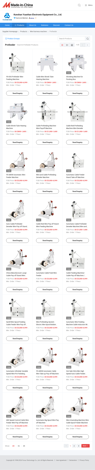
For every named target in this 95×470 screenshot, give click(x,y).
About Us (32, 25)
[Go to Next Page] (87, 45)
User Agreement (61, 460)
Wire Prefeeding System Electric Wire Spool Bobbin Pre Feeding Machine (46, 324)
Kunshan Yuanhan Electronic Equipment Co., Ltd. (38, 14)
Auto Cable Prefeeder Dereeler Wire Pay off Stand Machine (16, 226)
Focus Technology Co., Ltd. (31, 460)
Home (7, 25)
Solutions (44, 25)
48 (24, 446)
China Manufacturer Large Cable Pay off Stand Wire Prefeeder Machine (16, 275)
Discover (56, 25)
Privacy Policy (84, 460)
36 (19, 446)
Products (20, 25)
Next (84, 446)
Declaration (73, 460)
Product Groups (13, 38)
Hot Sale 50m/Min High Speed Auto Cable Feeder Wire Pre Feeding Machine (76, 373)
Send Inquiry (18, 93)
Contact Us (69, 25)
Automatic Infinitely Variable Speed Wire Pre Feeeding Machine (17, 373)
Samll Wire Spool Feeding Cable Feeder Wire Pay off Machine (16, 324)
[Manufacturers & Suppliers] (18, 5)
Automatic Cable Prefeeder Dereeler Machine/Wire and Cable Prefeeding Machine (76, 226)
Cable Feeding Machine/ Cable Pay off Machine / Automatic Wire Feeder (75, 275)
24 (13, 446)
